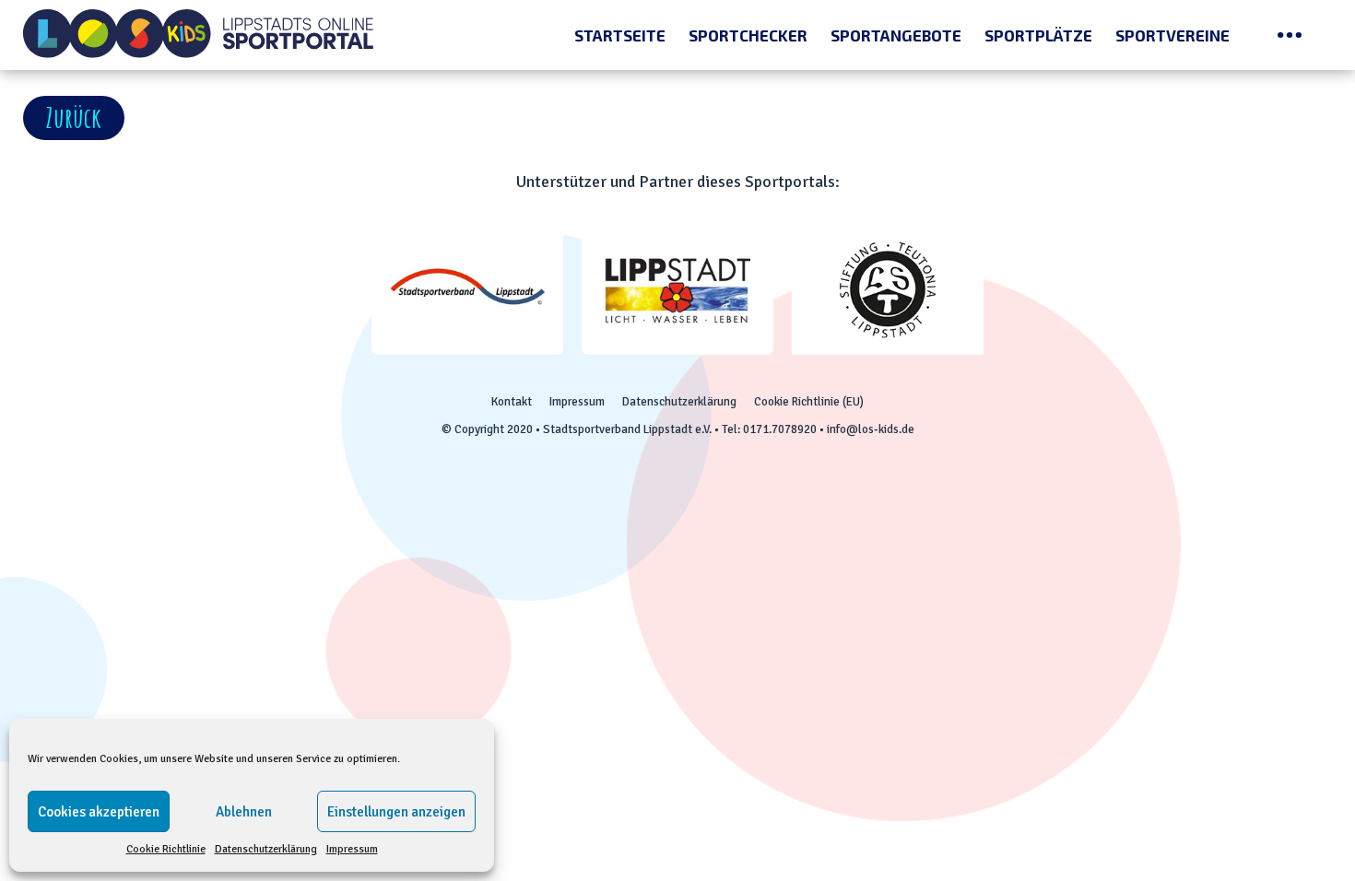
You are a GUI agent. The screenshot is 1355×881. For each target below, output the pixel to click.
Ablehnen (244, 812)
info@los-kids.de (870, 429)
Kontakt (511, 401)
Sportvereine (1172, 35)
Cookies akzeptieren (98, 812)
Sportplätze (1038, 35)
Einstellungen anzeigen (396, 812)
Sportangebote (896, 35)
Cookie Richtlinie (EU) (809, 401)
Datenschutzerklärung (266, 849)
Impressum (352, 849)
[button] (73, 118)
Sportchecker (748, 35)
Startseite (620, 35)
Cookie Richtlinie (166, 849)
